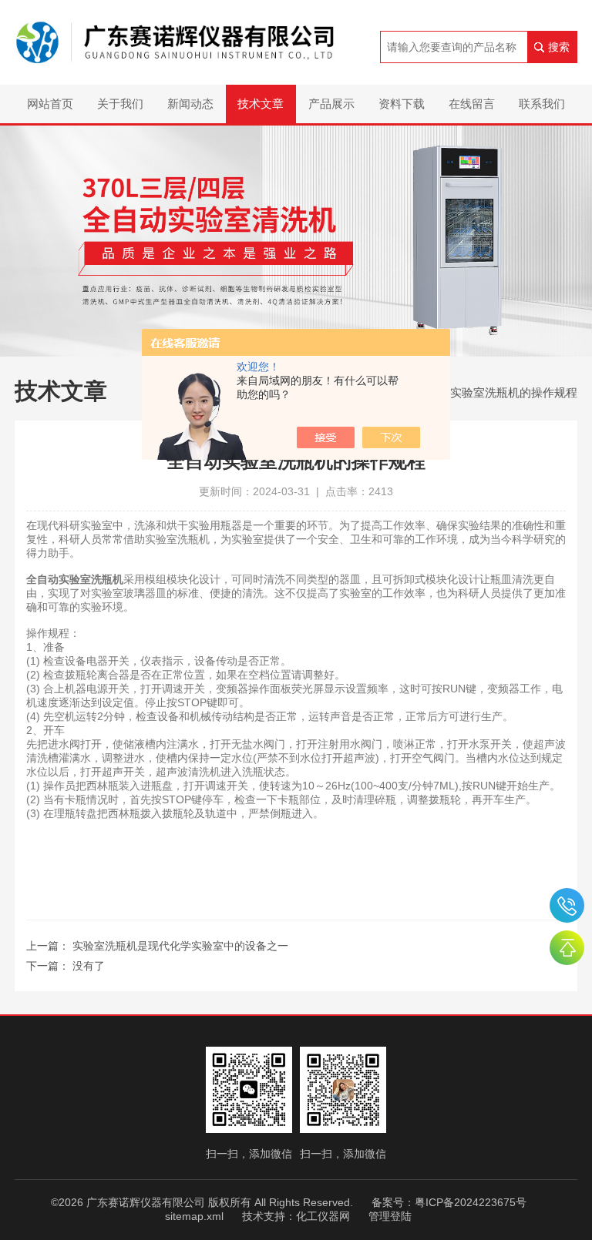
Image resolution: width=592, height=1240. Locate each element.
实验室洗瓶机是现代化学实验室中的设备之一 (180, 946)
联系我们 (542, 103)
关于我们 (120, 103)
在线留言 (472, 103)
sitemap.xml (194, 1216)
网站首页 (50, 103)
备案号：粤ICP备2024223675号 (449, 1202)
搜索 (559, 47)
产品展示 (331, 103)
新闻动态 (190, 103)
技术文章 (260, 103)
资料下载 (401, 103)
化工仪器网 (323, 1216)
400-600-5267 (567, 905)
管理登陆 (390, 1216)
